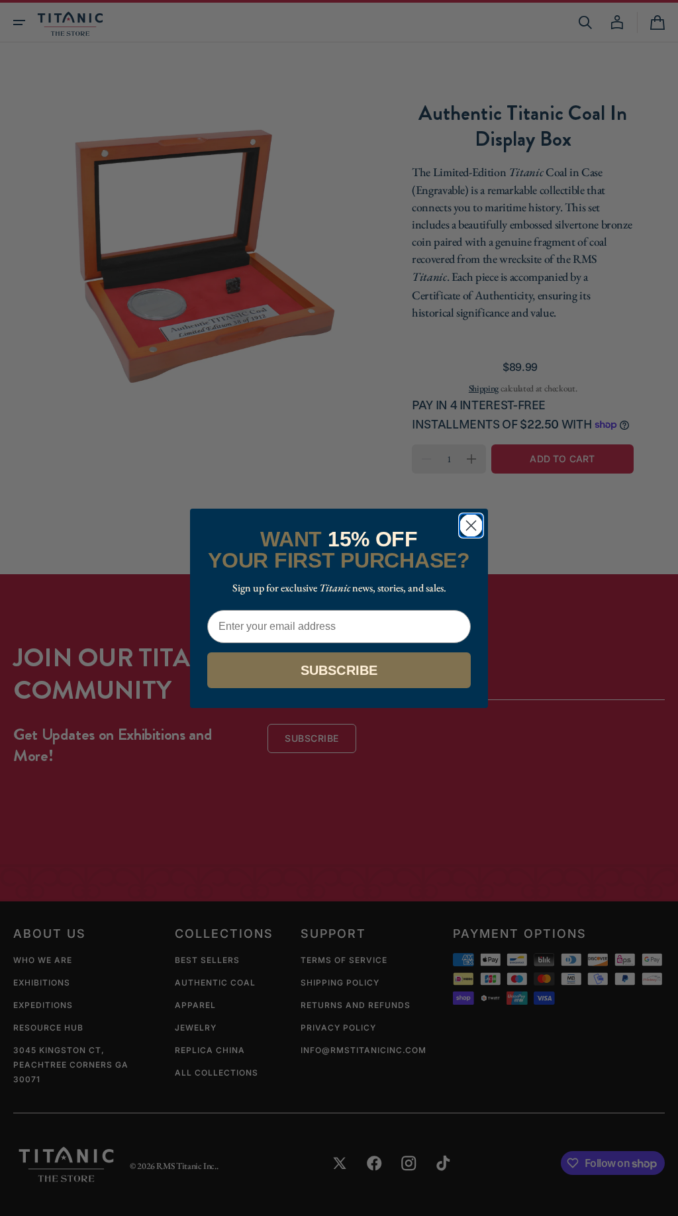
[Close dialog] (471, 525)
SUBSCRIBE (339, 670)
